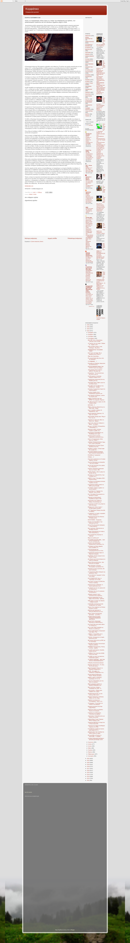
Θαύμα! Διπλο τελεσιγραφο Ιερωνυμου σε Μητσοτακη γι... (95, 622)
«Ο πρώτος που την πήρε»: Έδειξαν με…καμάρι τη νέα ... (96, 344)
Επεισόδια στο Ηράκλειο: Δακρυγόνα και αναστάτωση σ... (96, 364)
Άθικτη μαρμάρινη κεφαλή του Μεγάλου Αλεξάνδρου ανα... (95, 684)
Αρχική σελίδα (52, 238)
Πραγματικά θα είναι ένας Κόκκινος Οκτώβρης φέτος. (96, 517)
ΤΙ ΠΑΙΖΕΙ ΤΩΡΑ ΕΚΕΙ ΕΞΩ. (104, 189)
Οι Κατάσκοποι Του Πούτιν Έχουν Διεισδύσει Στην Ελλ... (96, 446)
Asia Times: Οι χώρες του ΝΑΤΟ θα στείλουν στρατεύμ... (96, 582)
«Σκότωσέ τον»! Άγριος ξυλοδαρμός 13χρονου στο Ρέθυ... (96, 726)
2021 (88, 760)
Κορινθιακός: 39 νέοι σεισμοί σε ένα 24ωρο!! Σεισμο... (96, 556)
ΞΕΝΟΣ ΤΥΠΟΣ (32, 194)
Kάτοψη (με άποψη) (89, 134)
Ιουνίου (90, 746)
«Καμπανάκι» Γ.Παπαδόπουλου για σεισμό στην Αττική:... (96, 716)
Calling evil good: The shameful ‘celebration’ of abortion (89, 210)
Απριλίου (90, 750)
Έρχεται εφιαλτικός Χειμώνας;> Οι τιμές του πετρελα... (96, 414)
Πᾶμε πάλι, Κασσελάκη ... (94, 356)
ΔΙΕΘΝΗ (87, 54)
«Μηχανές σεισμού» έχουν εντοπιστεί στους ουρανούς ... (95, 595)
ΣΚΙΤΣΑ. (87, 99)
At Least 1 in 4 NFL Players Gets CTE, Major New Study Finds (89, 169)
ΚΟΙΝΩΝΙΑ (87, 75)
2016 (88, 770)
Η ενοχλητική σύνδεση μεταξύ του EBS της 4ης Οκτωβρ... (96, 485)
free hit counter (28, 792)
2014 (88, 774)
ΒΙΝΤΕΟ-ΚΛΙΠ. (88, 49)
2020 (88, 762)
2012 (88, 778)
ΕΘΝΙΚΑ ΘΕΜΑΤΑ (89, 56)
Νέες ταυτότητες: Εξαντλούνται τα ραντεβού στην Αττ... (96, 529)
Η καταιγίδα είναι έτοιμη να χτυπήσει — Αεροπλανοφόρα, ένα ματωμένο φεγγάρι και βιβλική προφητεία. (100, 103)
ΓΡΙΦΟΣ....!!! (91, 457)
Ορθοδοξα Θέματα (88, 193)
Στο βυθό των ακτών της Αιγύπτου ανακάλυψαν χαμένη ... (96, 657)
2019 (88, 764)
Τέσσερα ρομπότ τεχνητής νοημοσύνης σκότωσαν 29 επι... (96, 436)
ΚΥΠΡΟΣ (87, 81)
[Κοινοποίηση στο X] (49, 192)
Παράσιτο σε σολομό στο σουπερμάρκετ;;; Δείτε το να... (95, 700)
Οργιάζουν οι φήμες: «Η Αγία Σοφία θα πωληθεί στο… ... (96, 449)
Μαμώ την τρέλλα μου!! (93, 537)
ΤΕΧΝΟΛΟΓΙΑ (88, 105)
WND (87, 207)
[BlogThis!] (47, 192)
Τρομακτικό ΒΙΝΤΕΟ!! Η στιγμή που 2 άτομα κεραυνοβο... (96, 723)
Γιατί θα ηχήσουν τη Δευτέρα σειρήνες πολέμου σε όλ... (94, 377)
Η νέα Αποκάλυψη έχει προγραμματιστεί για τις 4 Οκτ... (96, 550)
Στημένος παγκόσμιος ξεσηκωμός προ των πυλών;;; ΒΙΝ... (96, 469)
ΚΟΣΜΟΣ (87, 79)
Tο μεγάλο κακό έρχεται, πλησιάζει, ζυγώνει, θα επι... (96, 650)
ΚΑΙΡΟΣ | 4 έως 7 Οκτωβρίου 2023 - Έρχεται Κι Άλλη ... (96, 479)
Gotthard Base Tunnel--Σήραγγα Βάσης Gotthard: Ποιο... (95, 720)
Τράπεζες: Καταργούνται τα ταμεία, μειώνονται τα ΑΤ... (96, 638)
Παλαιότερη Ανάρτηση (75, 238)
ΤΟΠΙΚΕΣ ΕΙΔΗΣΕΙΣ (87, 109)
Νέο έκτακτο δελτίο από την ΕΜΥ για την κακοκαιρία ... (96, 641)
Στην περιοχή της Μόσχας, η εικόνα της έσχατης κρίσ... (96, 396)
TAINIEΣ (87, 116)
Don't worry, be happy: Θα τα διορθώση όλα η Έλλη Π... (95, 353)
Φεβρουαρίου (91, 754)
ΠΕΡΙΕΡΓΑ (87, 92)
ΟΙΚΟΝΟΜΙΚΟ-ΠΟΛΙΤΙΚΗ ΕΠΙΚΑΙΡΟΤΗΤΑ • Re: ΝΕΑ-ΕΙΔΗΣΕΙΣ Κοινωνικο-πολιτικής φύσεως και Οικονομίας (89, 275)
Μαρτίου (90, 752)
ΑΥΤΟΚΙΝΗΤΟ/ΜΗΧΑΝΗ (88, 45)
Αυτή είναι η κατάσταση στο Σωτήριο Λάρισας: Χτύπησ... (96, 459)
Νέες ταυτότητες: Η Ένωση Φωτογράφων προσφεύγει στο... (96, 566)
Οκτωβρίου (91, 336)
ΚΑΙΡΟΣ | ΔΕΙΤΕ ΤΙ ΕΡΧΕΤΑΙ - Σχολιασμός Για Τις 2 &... (95, 678)
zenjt (99, 315)
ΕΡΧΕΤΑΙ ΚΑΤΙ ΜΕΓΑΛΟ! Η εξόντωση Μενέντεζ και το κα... (95, 611)
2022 (88, 758)
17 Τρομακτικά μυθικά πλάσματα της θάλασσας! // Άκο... (96, 572)
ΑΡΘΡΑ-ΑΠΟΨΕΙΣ (89, 41)
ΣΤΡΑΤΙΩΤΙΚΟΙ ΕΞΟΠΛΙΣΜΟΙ (88, 101)
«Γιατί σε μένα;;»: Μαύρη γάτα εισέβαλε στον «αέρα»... (95, 691)
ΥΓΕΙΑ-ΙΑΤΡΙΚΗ (89, 111)
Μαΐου (89, 748)
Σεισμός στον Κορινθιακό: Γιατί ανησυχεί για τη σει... (95, 522)
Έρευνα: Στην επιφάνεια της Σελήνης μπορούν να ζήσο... (96, 608)
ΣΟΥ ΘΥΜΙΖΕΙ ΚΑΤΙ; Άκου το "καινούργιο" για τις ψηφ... (95, 579)
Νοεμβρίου (91, 334)
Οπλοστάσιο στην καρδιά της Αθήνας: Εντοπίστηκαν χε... (95, 501)
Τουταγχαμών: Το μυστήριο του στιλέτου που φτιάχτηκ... (95, 704)
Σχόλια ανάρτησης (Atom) (37, 241)
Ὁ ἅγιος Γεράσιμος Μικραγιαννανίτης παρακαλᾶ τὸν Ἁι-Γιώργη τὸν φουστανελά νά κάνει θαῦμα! (89, 198)
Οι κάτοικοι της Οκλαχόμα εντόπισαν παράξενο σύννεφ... (96, 482)
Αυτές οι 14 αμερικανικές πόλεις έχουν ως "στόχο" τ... (95, 439)
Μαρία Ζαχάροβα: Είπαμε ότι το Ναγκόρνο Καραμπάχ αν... (95, 668)
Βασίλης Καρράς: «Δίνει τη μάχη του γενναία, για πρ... (96, 472)
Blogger (73, 929)
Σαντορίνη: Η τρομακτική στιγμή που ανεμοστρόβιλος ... (96, 389)
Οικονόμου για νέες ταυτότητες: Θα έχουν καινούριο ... (96, 569)
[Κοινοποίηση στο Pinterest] (51, 192)
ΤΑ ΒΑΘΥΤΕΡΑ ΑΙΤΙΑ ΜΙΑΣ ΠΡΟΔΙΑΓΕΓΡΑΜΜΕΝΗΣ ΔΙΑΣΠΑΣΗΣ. (94, 618)
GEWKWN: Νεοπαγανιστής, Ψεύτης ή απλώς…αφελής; (96, 647)
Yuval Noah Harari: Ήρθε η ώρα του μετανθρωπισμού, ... (96, 383)
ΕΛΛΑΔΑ (87, 59)
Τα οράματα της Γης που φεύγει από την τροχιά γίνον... (96, 588)
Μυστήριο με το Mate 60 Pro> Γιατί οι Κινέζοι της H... (96, 475)
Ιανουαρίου (91, 756)
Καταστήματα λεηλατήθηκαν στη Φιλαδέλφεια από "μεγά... (95, 433)
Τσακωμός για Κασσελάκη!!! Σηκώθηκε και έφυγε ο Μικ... (95, 498)
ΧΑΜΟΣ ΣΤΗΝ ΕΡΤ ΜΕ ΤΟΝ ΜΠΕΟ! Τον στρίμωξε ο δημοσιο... (96, 399)
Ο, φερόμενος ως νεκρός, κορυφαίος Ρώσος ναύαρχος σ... (96, 514)
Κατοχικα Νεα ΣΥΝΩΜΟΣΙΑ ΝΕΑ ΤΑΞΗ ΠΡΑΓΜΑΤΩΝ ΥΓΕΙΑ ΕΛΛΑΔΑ (89, 289)
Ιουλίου (90, 744)
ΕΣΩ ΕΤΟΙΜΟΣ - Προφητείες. (95, 519)
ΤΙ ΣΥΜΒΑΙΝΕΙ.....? (92, 361)
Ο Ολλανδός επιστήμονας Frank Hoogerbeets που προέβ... (95, 604)
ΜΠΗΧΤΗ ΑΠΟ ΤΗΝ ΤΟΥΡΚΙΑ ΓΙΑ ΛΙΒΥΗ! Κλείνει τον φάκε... (96, 733)
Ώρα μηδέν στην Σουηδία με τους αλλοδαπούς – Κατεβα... (96, 386)
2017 (88, 768)
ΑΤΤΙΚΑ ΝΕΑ (89, 217)
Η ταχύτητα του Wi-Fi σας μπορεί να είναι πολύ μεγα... (96, 504)
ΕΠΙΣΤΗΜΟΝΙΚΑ (89, 64)
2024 (88, 328)
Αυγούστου (91, 742)
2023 (88, 330)
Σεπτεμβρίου (91, 338)
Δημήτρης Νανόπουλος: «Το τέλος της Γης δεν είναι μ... (96, 665)
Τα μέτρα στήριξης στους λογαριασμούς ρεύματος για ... (95, 393)
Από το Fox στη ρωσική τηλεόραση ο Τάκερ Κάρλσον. (96, 525)
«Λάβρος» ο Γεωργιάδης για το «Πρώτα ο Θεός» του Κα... (95, 634)
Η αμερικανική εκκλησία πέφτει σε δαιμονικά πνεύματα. (96, 553)
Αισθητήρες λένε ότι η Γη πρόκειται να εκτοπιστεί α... (96, 592)
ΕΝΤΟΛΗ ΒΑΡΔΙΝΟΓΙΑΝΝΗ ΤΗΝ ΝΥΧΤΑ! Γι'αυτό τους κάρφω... (95, 367)
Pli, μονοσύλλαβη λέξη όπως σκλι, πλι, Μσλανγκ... (96, 359)
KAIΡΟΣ (87, 114)
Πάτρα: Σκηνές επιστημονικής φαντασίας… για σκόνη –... (95, 614)
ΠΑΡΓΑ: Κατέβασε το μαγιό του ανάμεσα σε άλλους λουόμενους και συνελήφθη (89, 140)
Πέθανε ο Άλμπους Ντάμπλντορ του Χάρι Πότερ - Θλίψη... (96, 407)
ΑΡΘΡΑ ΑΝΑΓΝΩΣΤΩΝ (88, 38)
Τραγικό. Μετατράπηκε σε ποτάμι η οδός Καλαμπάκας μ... (96, 532)
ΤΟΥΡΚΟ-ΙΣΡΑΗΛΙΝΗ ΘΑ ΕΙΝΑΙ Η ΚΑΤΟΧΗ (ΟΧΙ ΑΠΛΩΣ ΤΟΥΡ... (96, 739)
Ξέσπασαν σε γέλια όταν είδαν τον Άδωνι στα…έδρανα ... (96, 420)
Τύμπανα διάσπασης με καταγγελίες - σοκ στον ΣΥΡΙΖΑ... (96, 463)
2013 (88, 776)
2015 (88, 772)
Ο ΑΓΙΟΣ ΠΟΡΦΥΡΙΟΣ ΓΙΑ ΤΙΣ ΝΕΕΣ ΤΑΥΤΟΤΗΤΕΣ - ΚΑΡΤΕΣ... (96, 598)
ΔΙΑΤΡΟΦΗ (88, 52)
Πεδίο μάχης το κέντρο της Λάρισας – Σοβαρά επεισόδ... (96, 601)
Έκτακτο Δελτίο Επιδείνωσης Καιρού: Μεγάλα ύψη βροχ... (95, 675)
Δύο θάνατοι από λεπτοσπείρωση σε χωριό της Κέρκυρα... (96, 560)
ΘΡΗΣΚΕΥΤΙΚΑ (89, 67)
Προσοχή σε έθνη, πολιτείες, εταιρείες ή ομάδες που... (94, 430)
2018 (88, 766)
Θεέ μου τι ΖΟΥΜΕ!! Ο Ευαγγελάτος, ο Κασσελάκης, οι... (96, 427)
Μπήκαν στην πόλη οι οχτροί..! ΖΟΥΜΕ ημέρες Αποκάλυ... (95, 507)
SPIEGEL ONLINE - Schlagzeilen (89, 254)
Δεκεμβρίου (91, 332)
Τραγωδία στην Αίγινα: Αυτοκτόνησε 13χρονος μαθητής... (96, 644)
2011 (88, 780)
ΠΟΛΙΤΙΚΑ (87, 94)
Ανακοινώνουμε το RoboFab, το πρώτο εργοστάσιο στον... (95, 585)
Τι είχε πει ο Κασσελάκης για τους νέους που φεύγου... (96, 681)
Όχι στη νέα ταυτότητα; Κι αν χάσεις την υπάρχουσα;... (96, 466)
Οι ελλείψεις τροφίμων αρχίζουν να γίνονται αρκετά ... (96, 488)
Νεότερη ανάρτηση (31, 238)
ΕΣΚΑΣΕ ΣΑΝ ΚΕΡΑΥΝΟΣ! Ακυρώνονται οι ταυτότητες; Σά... (96, 543)
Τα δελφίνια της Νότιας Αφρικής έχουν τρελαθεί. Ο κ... (95, 547)
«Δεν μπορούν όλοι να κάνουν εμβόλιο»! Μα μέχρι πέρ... (95, 370)
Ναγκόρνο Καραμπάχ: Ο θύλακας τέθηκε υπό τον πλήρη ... (96, 697)
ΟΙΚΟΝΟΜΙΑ (88, 86)
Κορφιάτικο (32, 8)
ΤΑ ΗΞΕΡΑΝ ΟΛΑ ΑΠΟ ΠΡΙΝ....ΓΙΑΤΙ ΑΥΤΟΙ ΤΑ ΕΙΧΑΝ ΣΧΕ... (96, 540)
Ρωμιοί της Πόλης (88, 151)
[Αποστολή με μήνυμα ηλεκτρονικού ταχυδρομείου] (46, 192)
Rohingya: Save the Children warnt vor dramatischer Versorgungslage (89, 259)
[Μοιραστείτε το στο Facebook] (50, 192)
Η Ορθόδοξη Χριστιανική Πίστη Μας (89, 268)
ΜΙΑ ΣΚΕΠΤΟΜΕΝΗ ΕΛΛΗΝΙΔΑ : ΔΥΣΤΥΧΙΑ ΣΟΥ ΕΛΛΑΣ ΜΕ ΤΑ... (96, 452)
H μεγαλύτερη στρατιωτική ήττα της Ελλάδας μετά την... (96, 380)
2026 (88, 324)
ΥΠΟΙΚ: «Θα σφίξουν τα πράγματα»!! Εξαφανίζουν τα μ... (96, 672)
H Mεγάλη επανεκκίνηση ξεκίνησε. (96, 662)
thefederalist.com (29, 186)
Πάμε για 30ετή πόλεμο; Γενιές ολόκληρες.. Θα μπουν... (95, 347)
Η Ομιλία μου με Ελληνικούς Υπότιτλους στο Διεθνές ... (94, 713)
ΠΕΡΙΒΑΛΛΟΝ (88, 89)
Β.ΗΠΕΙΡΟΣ (88, 47)
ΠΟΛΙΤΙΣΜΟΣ (88, 96)
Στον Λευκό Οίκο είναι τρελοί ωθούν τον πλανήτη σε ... (96, 625)
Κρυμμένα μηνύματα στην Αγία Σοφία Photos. (95, 707)
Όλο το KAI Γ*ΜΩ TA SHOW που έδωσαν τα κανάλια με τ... (95, 628)
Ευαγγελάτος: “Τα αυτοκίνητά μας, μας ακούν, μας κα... (96, 373)
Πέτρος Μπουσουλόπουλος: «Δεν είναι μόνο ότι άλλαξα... (96, 563)
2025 (88, 326)
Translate (90, 125)
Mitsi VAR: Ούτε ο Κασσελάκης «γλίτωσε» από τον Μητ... (95, 341)
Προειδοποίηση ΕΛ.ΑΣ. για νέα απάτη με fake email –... (95, 694)
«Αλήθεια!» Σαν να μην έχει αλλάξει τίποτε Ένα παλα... (96, 654)
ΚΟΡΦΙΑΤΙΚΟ (88, 76)
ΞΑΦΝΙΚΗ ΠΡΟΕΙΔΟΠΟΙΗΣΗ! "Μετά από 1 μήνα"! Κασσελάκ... (96, 443)
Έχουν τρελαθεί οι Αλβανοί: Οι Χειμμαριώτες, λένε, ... (95, 411)
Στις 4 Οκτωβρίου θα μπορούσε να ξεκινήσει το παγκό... (96, 495)
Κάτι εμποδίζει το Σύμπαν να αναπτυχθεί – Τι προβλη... (94, 736)
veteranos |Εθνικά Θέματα (88, 178)
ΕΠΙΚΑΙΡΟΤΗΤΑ (89, 61)
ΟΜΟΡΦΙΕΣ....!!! (104, 176)
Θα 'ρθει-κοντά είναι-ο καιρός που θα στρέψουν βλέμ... (96, 402)
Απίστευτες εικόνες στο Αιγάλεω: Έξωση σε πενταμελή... (95, 710)
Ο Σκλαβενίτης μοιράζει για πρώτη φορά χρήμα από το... (96, 729)
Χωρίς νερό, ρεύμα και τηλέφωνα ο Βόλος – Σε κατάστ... (96, 423)
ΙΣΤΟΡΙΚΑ (87, 70)
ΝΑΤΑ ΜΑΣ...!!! (91, 405)
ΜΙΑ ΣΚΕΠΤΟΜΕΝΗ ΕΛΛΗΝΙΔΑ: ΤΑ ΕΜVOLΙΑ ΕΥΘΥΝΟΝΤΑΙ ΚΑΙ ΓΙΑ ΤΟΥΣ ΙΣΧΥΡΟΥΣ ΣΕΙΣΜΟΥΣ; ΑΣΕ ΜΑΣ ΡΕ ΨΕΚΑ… (100, 251)
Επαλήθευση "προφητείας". (94, 455)
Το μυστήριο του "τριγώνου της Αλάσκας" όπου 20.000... (95, 491)
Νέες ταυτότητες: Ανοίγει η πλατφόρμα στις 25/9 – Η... (95, 688)
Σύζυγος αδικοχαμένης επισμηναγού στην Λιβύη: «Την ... (96, 631)
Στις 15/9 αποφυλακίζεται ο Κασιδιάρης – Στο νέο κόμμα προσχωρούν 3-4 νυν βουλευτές (89, 155)
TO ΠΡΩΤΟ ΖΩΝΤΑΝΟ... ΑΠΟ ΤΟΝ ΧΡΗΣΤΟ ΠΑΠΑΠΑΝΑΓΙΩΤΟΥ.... (96, 660)
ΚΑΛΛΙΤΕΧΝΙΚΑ (89, 71)
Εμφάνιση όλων (91, 306)
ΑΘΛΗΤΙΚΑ (88, 35)
